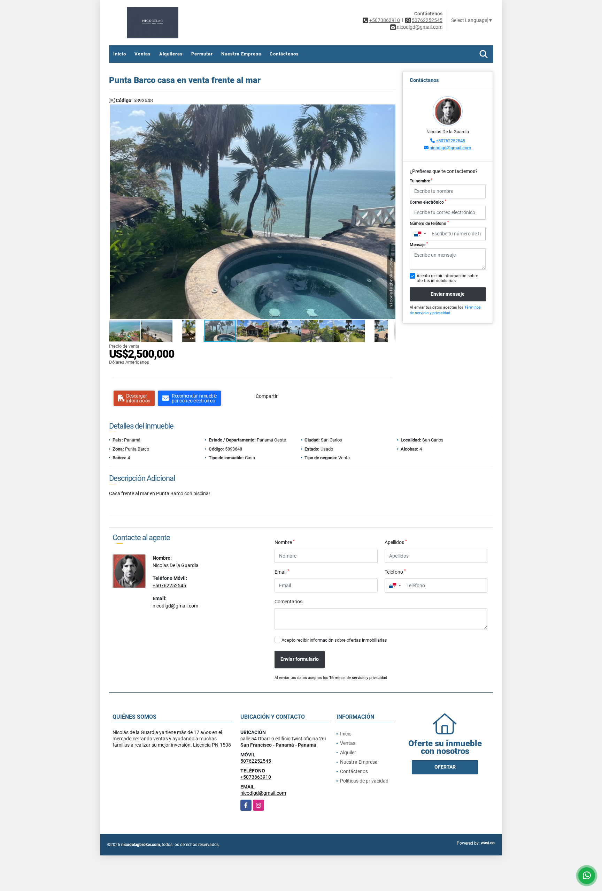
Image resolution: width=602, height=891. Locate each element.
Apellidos (396, 542)
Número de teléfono (429, 223)
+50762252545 (450, 140)
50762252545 (427, 20)
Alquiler (348, 752)
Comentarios (288, 601)
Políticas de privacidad (364, 781)
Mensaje (419, 244)
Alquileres (171, 53)
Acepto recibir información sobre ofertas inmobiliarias (334, 640)
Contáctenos (284, 53)
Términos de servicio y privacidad (358, 677)
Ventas (142, 53)
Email (282, 571)
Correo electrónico (428, 202)
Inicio (119, 53)
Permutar (202, 53)
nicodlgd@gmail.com (450, 147)
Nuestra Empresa (241, 53)
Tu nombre (421, 180)
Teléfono (395, 571)
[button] (389, 110)
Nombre (285, 542)
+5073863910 (384, 20)
